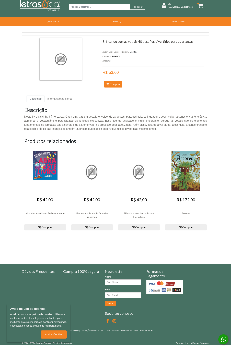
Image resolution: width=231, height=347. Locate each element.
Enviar (110, 303)
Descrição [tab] (35, 98)
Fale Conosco (178, 21)
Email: (108, 289)
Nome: (108, 276)
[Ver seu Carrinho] (200, 5)
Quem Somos (53, 21)
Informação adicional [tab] (59, 98)
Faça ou (180, 7)
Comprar (114, 84)
